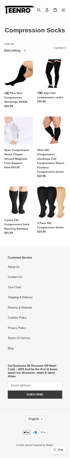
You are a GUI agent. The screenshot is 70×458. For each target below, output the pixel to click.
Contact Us (15, 277)
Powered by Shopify (43, 445)
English (34, 419)
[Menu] (63, 10)
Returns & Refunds (20, 307)
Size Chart (14, 287)
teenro (28, 445)
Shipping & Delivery (20, 297)
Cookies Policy (17, 317)
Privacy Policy (17, 327)
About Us (14, 266)
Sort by (9, 44)
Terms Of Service (19, 338)
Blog (10, 348)
